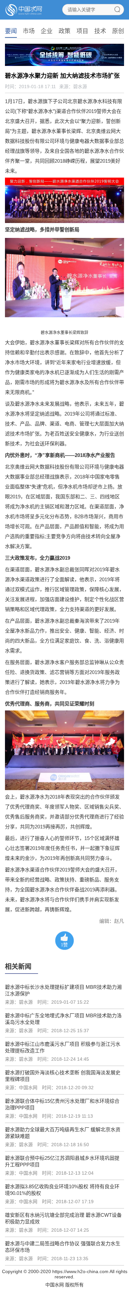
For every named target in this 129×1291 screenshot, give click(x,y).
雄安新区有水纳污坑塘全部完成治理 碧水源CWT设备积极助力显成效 (63, 1218)
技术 (100, 31)
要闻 (11, 31)
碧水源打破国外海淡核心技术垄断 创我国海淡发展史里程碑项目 (62, 1076)
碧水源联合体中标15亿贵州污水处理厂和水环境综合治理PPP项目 (62, 1104)
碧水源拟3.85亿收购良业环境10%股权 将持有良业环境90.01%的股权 (62, 1190)
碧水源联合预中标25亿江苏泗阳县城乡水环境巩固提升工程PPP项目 (62, 1161)
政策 (64, 31)
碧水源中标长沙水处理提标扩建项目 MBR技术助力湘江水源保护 (63, 990)
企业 (47, 31)
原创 (118, 31)
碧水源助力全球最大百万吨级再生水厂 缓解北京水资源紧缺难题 (62, 1133)
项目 (82, 31)
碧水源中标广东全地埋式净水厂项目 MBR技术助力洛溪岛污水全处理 (63, 1019)
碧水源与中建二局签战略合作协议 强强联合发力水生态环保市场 (62, 1247)
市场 (29, 31)
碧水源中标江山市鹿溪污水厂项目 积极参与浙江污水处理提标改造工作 (62, 1047)
